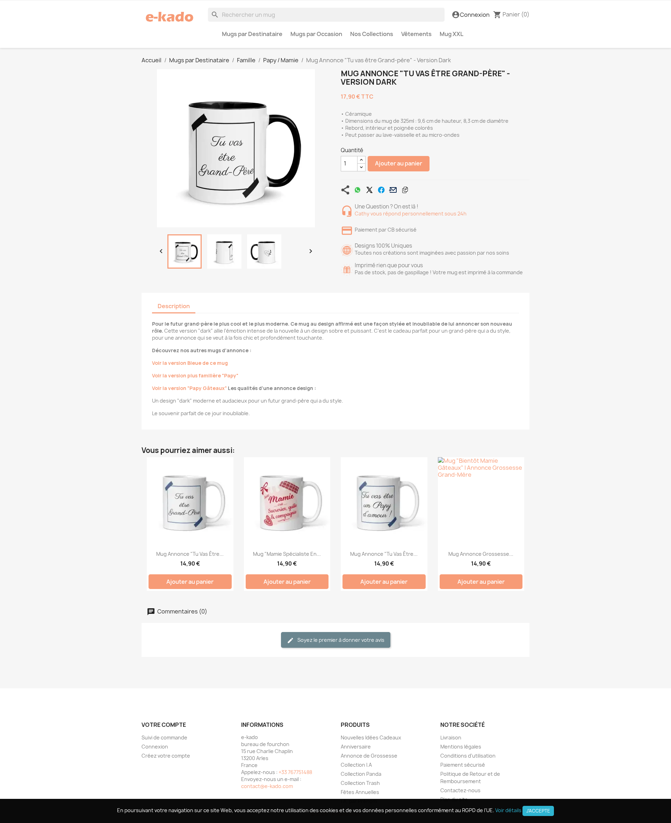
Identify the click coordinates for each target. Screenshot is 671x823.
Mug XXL (451, 34)
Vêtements (416, 34)
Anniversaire (356, 746)
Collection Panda (361, 774)
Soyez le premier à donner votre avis (340, 640)
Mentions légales (460, 746)
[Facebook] (381, 190)
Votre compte (164, 725)
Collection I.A (356, 764)
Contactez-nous (460, 790)
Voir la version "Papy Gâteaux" (189, 388)
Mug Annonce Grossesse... (480, 554)
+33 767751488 (295, 772)
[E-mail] (393, 190)
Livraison (450, 737)
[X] (369, 190)
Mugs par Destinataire (252, 34)
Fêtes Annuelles (360, 792)
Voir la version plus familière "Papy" (195, 375)
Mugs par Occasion (316, 34)
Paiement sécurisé (462, 764)
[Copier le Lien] (405, 190)
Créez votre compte (166, 755)
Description (174, 306)
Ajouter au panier (398, 163)
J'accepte (538, 811)
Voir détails (508, 810)
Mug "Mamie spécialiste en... (287, 554)
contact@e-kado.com (267, 786)
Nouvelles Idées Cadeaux (371, 737)
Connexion (155, 746)
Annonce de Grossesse (369, 755)
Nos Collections (371, 34)
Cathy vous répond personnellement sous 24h (411, 213)
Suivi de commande (164, 737)
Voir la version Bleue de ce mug (190, 363)
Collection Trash (360, 783)
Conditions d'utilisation (468, 755)
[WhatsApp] (357, 190)
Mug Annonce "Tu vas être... (190, 554)
